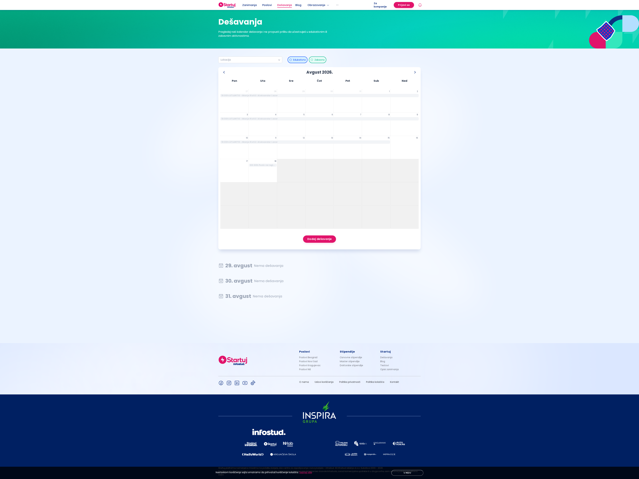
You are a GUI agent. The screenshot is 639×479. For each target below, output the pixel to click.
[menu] (308, 5)
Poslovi (267, 5)
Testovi (384, 365)
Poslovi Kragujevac (310, 365)
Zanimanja (249, 5)
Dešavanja (386, 357)
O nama (304, 382)
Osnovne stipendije (351, 357)
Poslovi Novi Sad (308, 361)
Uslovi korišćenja (324, 382)
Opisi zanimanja (389, 369)
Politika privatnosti (349, 382)
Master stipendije (350, 361)
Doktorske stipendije (351, 365)
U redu (407, 472)
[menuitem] (252, 5)
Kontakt (394, 382)
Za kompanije (380, 5)
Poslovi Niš (305, 369)
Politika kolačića (375, 382)
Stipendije (347, 352)
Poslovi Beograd (308, 357)
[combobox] (248, 60)
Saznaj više (305, 472)
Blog (298, 5)
